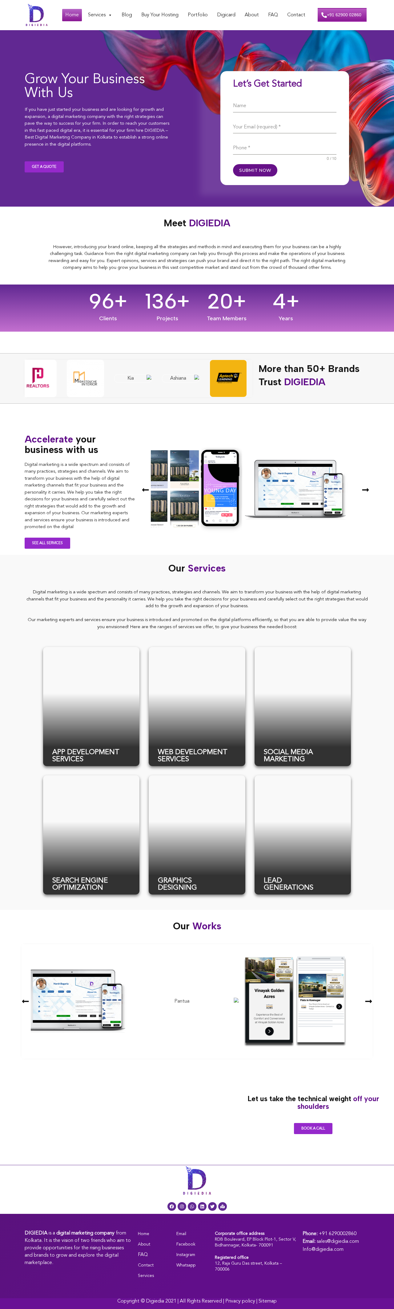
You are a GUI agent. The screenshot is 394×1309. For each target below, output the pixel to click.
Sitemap (268, 1301)
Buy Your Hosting (160, 15)
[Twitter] (212, 1206)
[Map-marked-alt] (222, 1206)
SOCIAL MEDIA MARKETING (288, 756)
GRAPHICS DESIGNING (177, 884)
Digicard (226, 15)
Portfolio (198, 15)
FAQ (273, 15)
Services (97, 15)
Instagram (185, 1255)
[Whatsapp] (192, 1206)
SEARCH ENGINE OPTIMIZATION (80, 884)
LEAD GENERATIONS (288, 884)
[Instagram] (182, 1206)
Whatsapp (185, 1265)
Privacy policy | (242, 1301)
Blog (127, 15)
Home (72, 15)
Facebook (185, 1244)
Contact (296, 15)
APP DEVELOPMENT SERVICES (85, 756)
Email (181, 1234)
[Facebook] (171, 1206)
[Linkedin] (202, 1206)
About (252, 15)
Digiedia (155, 1301)
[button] (145, 490)
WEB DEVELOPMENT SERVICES (192, 756)
